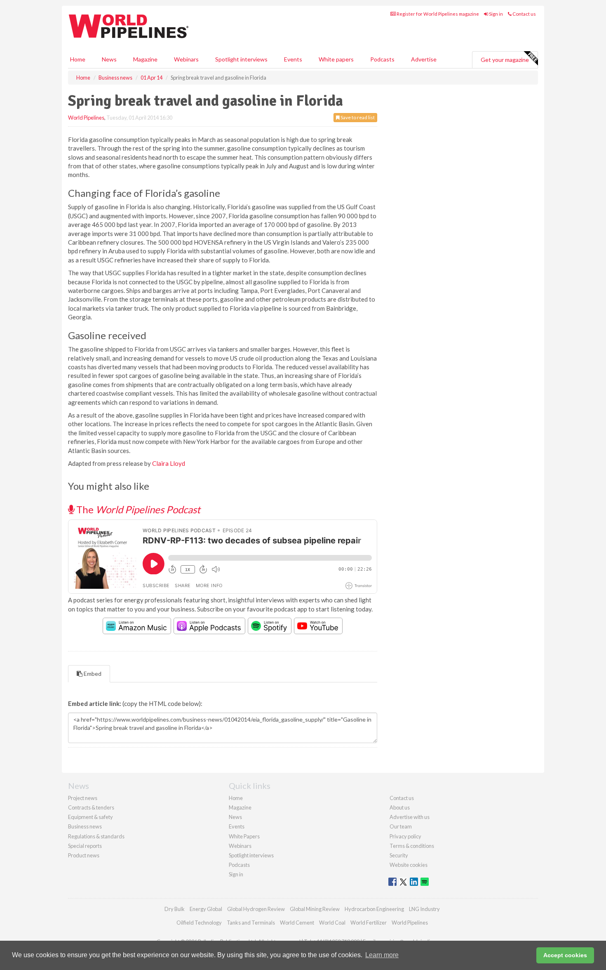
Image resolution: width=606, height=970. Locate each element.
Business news (85, 826)
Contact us (524, 14)
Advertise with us (410, 817)
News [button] (109, 59)
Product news (83, 855)
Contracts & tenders (91, 807)
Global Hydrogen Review (256, 909)
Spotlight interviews (241, 59)
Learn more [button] (382, 954)
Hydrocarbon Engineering (374, 909)
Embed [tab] (91, 673)
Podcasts (382, 59)
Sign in (495, 14)
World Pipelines (86, 117)
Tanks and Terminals (251, 922)
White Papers (244, 836)
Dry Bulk (174, 909)
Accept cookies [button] (565, 955)
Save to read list (357, 117)
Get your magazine (505, 59)
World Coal (332, 922)
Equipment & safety (90, 817)
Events (293, 59)
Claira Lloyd (168, 463)
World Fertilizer (368, 922)
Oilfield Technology (199, 922)
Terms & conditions (412, 846)
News (235, 817)
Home (77, 59)
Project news (82, 798)
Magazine (145, 59)
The (137, 509)
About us (400, 807)
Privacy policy (405, 836)
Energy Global (206, 909)
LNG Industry (424, 909)
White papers (336, 59)
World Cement (297, 922)
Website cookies (408, 864)
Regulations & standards (96, 836)
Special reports (85, 846)
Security (399, 855)
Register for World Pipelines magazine (437, 14)
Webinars (186, 59)
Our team (401, 826)
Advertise (424, 59)
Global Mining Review (315, 909)
